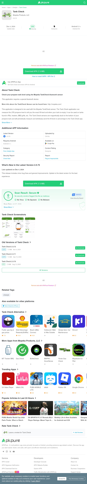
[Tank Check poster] (7, 227)
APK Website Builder (41, 465)
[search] (84, 2)
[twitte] (10, 451)
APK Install (5, 462)
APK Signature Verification (10, 465)
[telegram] (3, 451)
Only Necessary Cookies (76, 479)
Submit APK (38, 468)
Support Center (76, 472)
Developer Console (40, 462)
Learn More (35, 481)
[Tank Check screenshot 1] (18, 227)
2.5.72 (8, 136)
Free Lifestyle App (8, 151)
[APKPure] (43, 2)
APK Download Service (9, 468)
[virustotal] (38, 193)
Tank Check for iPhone (12, 306)
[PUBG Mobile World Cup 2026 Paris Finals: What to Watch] (14, 408)
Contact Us (74, 465)
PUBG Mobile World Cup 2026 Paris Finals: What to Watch (13, 418)
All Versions (43, 270)
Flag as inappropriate (51, 158)
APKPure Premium (8, 472)
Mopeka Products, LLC (21, 15)
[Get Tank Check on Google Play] (49, 143)
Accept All (62, 479)
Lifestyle (14, 7)
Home (4, 7)
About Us (74, 462)
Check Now (6, 158)
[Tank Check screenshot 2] (30, 227)
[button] (33, 27)
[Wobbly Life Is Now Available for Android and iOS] (66, 408)
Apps (9, 7)
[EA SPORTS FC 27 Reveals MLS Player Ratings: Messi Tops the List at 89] (40, 408)
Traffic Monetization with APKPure (45, 472)
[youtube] (13, 451)
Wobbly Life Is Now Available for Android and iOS (65, 418)
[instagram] (6, 451)
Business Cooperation (78, 468)
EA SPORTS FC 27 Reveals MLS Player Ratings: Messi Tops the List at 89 (40, 418)
